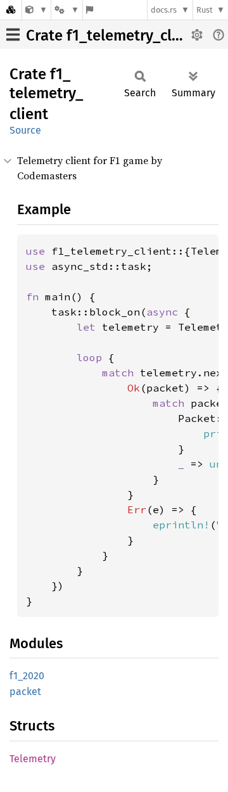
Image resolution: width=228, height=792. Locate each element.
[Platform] (66, 10)
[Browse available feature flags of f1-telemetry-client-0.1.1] (89, 10)
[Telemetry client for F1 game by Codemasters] (36, 10)
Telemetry (33, 759)
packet (25, 692)
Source (25, 130)
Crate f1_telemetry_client (112, 35)
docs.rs (164, 10)
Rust (204, 10)
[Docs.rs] (11, 10)
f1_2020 (27, 676)
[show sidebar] (13, 34)
